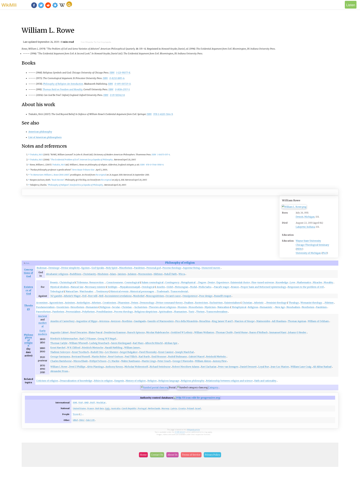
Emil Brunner (159, 356)
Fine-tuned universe (263, 282)
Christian (247, 302)
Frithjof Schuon (98, 361)
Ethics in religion (103, 380)
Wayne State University (308, 240)
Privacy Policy (212, 454)
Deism (134, 302)
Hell (101, 296)
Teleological (57, 291)
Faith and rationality (265, 380)
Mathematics (304, 282)
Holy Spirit (111, 267)
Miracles (317, 282)
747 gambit (56, 296)
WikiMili (9, 4)
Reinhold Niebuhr (216, 356)
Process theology (172, 267)
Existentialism (232, 302)
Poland (190, 408)
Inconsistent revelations (118, 296)
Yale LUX (90, 420)
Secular (116, 307)
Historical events (119, 291)
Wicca (182, 274)
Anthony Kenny (114, 366)
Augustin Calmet (59, 332)
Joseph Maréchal (184, 352)
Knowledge (282, 282)
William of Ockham (318, 321)
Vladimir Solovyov (60, 352)
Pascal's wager (221, 287)
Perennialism (73, 311)
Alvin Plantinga (95, 366)
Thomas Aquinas (297, 321)
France (90, 408)
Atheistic (259, 302)
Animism (70, 302)
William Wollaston (204, 332)
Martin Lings (149, 361)
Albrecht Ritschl (154, 343)
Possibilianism (104, 311)
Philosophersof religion (28, 340)
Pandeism (139, 267)
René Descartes (78, 332)
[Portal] (154, 387)
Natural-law (77, 287)
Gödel (170, 287)
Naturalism (224, 307)
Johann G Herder (297, 332)
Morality (328, 282)
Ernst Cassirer (166, 352)
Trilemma (82, 282)
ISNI (75, 402)
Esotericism (201, 302)
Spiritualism (165, 311)
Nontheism (308, 307)
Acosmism (42, 302)
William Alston (203, 361)
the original (100, 175)
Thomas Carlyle (59, 343)
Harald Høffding (113, 347)
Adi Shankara (279, 321)
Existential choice (240, 282)
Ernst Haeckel (57, 347)
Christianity (89, 274)
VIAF (80, 402)
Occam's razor (173, 296)
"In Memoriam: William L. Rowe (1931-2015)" (49, 175)
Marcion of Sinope (245, 321)
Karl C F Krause (88, 338)
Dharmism (124, 302)
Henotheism (77, 307)
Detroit (299, 216)
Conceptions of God (28, 273)
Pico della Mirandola (186, 321)
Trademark (163, 291)
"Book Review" (57, 180)
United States (79, 408)
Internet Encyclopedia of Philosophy (96, 159)
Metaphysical (188, 282)
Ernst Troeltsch (80, 352)
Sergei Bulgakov (129, 352)
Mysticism (210, 307)
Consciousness (114, 282)
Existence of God (28, 290)
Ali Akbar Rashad (322, 366)
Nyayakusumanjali (130, 287)
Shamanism (180, 311)
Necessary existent (95, 287)
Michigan (309, 216)
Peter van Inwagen (228, 366)
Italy (107, 408)
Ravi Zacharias (208, 366)
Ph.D (324, 253)
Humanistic (266, 307)
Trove (76, 414)
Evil (84, 296)
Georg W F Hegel (107, 338)
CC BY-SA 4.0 (180, 432)
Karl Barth (144, 356)
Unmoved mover (211, 267)
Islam (113, 274)
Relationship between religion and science (229, 380)
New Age (280, 307)
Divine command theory (169, 302)
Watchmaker (86, 291)
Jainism (122, 274)
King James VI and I (222, 321)
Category (213, 387)
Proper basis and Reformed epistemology (263, 287)
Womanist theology (311, 302)
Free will (92, 296)
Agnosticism (56, 302)
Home (143, 454)
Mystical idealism (59, 287)
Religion (152, 380)
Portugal (142, 408)
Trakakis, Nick (36, 154)
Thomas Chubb (224, 332)
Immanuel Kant (277, 332)
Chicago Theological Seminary (312, 244)
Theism (200, 311)
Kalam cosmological (152, 282)
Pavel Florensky (148, 352)
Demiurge (54, 267)
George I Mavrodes (183, 361)
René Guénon (115, 356)
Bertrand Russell (81, 356)
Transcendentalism (217, 311)
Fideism (329, 302)
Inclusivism (141, 307)
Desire (211, 282)
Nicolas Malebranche (157, 332)
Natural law (72, 291)
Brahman (42, 267)
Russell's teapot (222, 296)
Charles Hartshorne (61, 361)
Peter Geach (164, 361)
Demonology (147, 302)
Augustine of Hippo (86, 321)
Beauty (54, 282)
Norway (165, 408)
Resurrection (96, 282)
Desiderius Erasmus (115, 332)
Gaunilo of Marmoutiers (160, 321)
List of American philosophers (45, 137)
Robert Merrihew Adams (185, 366)
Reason (235, 287)
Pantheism (58, 311)
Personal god (154, 267)
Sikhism (158, 274)
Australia (115, 408)
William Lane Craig (301, 366)
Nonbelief (138, 296)
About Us (172, 454)
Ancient (42, 316)
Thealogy (294, 302)
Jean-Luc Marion (280, 366)
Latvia (174, 408)
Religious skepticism (146, 311)
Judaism (132, 274)
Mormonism (145, 274)
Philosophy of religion (180, 262)
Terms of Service (191, 454)
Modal (193, 287)
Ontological (148, 287)
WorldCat (100, 402)
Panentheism (43, 311)
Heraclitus (204, 321)
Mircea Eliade (80, 361)
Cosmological (132, 282)
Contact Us (157, 454)
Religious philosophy (192, 380)
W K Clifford (73, 347)
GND (86, 402)
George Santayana (60, 356)
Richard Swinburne (160, 366)
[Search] (69, 4)
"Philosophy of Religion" (58, 185)
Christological (67, 282)
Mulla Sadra (205, 287)
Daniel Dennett (248, 366)
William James (132, 347)
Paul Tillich (131, 356)
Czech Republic (129, 408)
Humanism (92, 307)
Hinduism (103, 274)
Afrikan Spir (170, 343)
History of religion (136, 380)
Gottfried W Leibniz (182, 332)
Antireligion (83, 302)
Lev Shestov (111, 352)
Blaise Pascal (95, 332)
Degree (202, 282)
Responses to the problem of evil (306, 287)
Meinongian (181, 287)
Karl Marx (138, 343)
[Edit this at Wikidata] (197, 397)
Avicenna (104, 321)
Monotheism (196, 307)
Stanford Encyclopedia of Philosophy (86, 185)
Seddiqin (112, 287)
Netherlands (154, 408)
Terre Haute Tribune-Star (83, 169)
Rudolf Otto (97, 352)
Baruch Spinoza (136, 332)
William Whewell (78, 343)
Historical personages (142, 291)
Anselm (161, 287)
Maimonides (263, 321)
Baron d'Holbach (258, 332)
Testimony (102, 291)
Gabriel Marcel (196, 356)
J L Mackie (113, 361)
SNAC (82, 420)
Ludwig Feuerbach (99, 343)
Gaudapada (140, 321)
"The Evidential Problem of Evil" (64, 159)
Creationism (109, 302)
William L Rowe (58, 366)
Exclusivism (216, 302)
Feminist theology (276, 302)
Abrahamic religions (57, 274)
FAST (92, 402)
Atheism (96, 302)
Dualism (188, 302)
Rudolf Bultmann (177, 356)
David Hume (241, 332)
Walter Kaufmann (130, 361)
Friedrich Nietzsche (92, 347)
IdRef (75, 420)
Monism (182, 307)
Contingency (172, 282)
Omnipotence (190, 296)
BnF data (99, 408)
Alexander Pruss (59, 371)
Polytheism (88, 311)
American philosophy (40, 131)
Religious (105, 307)
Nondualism (293, 307)
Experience (223, 282)
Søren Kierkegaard (121, 343)
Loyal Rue (263, 366)
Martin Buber (99, 356)
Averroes (116, 321)
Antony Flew (220, 361)
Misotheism (125, 267)
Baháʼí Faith (170, 274)
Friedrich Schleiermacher (64, 338)
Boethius (127, 321)
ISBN (112, 72)
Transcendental (179, 291)
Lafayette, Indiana (305, 226)
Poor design (205, 296)
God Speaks (97, 267)
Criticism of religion (47, 380)
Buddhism (75, 274)
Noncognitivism (155, 296)
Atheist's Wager (72, 296)
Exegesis (119, 380)
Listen (350, 4)
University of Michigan (308, 253)
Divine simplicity (70, 267)
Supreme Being (191, 267)
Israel (198, 408)
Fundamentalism (45, 307)
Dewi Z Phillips (77, 366)
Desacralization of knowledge (76, 380)
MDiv (299, 248)
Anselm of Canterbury (62, 321)
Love (292, 282)
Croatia (182, 408)
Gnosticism (62, 307)
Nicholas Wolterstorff (136, 366)
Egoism (85, 267)
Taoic (191, 311)
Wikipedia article (193, 429)
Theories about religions (162, 307)
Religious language (168, 380)
